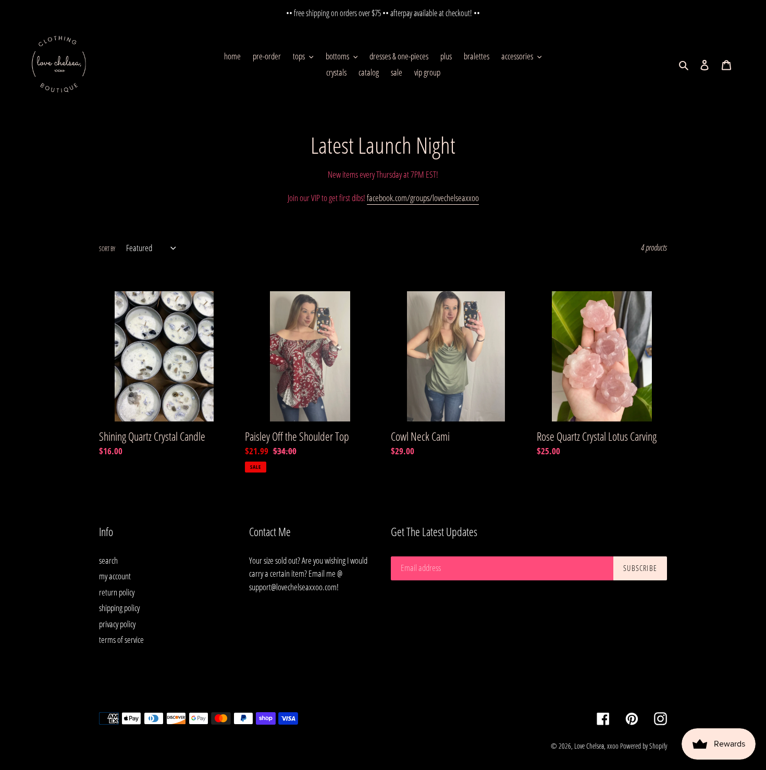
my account (115, 576)
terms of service (121, 639)
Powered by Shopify (643, 746)
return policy (116, 592)
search (108, 560)
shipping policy (119, 608)
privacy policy (117, 624)
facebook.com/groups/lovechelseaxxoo (423, 198)
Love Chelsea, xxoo (596, 746)
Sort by (107, 248)
